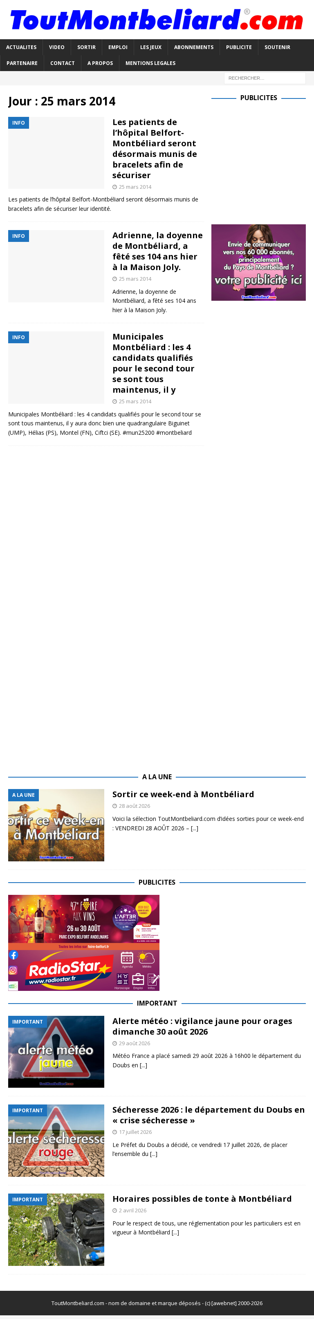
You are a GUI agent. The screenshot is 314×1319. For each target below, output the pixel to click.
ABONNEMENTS (193, 47)
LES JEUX (150, 47)
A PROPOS (100, 63)
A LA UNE (157, 776)
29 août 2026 (134, 1043)
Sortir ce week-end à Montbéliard (183, 794)
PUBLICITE (239, 47)
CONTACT (62, 63)
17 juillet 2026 (135, 1132)
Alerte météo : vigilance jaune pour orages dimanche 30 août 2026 (202, 1026)
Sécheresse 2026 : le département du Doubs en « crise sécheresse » (208, 1115)
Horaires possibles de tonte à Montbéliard (202, 1198)
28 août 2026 (134, 805)
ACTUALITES (21, 47)
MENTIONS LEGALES (150, 63)
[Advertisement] (262, 161)
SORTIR (86, 47)
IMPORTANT (157, 1003)
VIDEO (57, 47)
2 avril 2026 (132, 1210)
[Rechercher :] (265, 77)
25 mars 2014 (135, 186)
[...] (194, 828)
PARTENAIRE (22, 63)
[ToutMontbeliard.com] (157, 34)
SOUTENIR (277, 47)
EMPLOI (118, 47)
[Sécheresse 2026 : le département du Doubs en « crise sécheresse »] (56, 1140)
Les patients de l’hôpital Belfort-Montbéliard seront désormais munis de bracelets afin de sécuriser (154, 148)
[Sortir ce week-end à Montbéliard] (56, 825)
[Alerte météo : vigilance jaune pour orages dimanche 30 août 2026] (56, 1052)
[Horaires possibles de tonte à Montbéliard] (56, 1230)
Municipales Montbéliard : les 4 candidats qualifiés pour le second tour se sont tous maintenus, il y (153, 363)
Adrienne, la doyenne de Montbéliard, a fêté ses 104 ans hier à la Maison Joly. (157, 251)
